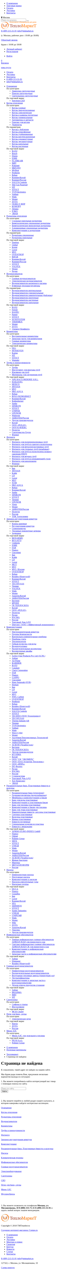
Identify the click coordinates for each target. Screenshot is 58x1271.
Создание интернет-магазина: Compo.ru (19, 1230)
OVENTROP (18, 254)
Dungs (15, 156)
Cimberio (16, 543)
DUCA (15, 889)
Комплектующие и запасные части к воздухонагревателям (28, 981)
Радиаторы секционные (23, 235)
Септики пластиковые (22, 814)
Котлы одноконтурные (22, 139)
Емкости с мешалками (22, 826)
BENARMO (17, 538)
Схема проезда (8, 1267)
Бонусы (9, 1247)
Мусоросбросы (8, 1194)
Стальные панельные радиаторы (27, 221)
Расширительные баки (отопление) (28, 793)
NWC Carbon (18, 697)
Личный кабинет (14, 49)
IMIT (14, 163)
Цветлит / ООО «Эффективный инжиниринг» (33, 624)
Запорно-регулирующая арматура (21, 519)
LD (13, 475)
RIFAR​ (15, 257)
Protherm (16, 173)
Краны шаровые (19, 524)
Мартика (16, 862)
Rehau (14, 175)
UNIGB (15, 846)
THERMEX (17, 322)
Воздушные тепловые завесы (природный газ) (33, 975)
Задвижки (16, 533)
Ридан (15, 271)
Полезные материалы (16, 1050)
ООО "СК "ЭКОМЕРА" (23, 759)
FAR (14, 548)
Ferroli (15, 310)
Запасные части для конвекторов (27, 338)
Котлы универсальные (22, 117)
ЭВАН (15, 213)
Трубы (15, 367)
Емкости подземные (21, 822)
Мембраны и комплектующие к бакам (29, 798)
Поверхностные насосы (23, 874)
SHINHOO (17, 906)
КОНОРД (16, 206)
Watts (14, 197)
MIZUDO (16, 168)
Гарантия (10, 1244)
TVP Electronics (19, 192)
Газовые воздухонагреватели (19, 966)
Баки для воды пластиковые (25, 800)
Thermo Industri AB (20, 721)
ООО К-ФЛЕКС (19, 427)
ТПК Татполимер (20, 516)
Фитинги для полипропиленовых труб (30, 442)
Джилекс (16, 930)
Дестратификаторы (21, 978)
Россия (15, 514)
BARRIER (16, 663)
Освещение (11, 86)
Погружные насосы (21, 877)
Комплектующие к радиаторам (26, 230)
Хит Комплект (18, 781)
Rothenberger (17, 401)
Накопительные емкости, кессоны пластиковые (34, 812)
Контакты (11, 13)
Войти (9, 56)
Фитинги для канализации (24, 461)
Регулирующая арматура (23, 526)
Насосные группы (20, 884)
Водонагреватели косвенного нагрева (29, 283)
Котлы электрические (22, 113)
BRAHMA (17, 992)
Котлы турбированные (22, 134)
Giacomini (16, 552)
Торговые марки (14, 6)
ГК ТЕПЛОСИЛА (20, 605)
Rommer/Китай (19, 177)
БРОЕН (15, 603)
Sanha (14, 403)
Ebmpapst (16, 961)
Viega (14, 504)
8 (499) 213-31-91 (9, 31)
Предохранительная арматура (25, 632)
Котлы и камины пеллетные (25, 115)
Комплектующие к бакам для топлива (29, 807)
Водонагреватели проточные (25, 298)
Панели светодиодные (22, 93)
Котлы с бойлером (20, 129)
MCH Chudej (18, 1011)
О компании (12, 3)
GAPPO (15, 677)
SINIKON (16, 406)
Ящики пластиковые (21, 819)
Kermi (14, 247)
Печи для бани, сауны (16, 1014)
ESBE (14, 158)
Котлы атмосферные (21, 132)
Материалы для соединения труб (27, 375)
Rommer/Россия (19, 180)
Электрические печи (21, 1019)
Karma (15, 353)
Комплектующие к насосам (24, 879)
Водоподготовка (19, 646)
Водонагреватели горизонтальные (27, 293)
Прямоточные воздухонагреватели (28, 971)
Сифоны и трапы (20, 1004)
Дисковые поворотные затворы (26, 531)
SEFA (14, 841)
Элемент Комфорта (21, 329)
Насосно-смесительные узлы (25, 882)
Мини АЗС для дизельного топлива (28, 1036)
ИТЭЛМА (16, 754)
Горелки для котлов (21, 122)
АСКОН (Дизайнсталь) (22, 745)
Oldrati (15, 836)
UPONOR (16, 413)
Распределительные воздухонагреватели (30, 973)
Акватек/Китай (19, 596)
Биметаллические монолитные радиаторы (31, 225)
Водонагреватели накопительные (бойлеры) (32, 295)
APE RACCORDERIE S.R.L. (25, 379)
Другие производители (22, 420)
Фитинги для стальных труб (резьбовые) (30, 449)
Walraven (16, 415)
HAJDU (15, 312)
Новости (10, 1249)
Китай (15, 423)
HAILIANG (17, 382)
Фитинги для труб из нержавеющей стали (31, 459)
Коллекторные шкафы (22, 651)
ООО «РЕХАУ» (19, 425)
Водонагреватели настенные (25, 300)
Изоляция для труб (20, 372)
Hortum (15, 685)
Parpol (14, 314)
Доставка (10, 10)
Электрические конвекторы (24, 343)
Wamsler (15, 360)
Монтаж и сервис (14, 1242)
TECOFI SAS (18, 584)
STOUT (15, 189)
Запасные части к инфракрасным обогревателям (34, 954)
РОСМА (16, 617)
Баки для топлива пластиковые (26, 805)
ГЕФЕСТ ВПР (18, 204)
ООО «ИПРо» (18, 764)
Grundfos (16, 894)
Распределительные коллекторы (26, 649)
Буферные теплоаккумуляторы (26, 286)
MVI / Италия (18, 569)
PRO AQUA (17, 391)
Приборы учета (19, 639)
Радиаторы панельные (22, 237)
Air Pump (16, 661)
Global (15, 245)
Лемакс (15, 209)
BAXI (14, 151)
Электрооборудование (11, 1171)
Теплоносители (19, 641)
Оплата (9, 8)
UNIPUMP (17, 915)
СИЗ (3, 1180)
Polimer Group (18, 838)
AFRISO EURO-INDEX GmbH (26, 831)
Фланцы (15, 463)
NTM (14, 483)
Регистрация (12, 51)
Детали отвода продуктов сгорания (28, 985)
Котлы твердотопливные (23, 110)
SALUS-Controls (19, 182)
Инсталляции (18, 1007)
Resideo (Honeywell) (21, 576)
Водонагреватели (14, 274)
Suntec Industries (19, 911)
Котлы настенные (20, 146)
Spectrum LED (18, 100)
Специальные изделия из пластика (28, 824)
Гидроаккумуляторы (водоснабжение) (29, 795)
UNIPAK (16, 411)
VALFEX (16, 266)
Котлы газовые (19, 108)
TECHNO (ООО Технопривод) (26, 716)
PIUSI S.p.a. (17, 1040)
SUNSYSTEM (18, 319)
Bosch (14, 153)
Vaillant (15, 194)
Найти (4, 1091)
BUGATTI (16, 540)
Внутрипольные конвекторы (25, 336)
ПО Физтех (17, 766)
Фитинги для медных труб (24, 456)
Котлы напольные (20, 144)
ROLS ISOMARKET (21, 396)
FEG (14, 348)
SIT (13, 187)
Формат (15, 435)
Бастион (15, 600)
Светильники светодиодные (25, 96)
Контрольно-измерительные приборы (29, 637)
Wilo (14, 923)
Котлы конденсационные (23, 137)
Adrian (15, 658)
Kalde (14, 473)
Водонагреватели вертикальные (26, 290)
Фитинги (10, 437)
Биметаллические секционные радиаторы (31, 223)
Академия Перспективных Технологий (30, 737)
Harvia (15, 1023)
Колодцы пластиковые (22, 817)
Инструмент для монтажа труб (26, 370)
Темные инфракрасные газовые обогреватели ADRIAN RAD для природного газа (33, 940)
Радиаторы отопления (16, 216)
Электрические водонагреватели (27, 281)
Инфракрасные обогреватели (19, 935)
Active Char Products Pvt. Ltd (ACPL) (28, 656)
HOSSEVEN (17, 350)
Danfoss (15, 242)
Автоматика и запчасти (22, 120)
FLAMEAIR (17, 161)
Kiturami (15, 165)
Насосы (9, 870)
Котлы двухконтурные (22, 141)
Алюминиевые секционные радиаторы (30, 228)
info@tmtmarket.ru (25, 31)
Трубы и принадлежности (18, 362)
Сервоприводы (19, 528)
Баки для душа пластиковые (25, 810)
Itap (13, 468)
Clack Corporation (20, 670)
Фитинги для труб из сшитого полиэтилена (32, 444)
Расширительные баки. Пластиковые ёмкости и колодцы (27, 1148)
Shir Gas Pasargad (20, 185)
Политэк (16, 430)
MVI (14, 252)
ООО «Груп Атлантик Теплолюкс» (28, 761)
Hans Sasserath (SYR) (21, 682)
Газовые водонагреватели (24, 278)
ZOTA (15, 201)
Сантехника (12, 999)
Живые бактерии (20, 860)
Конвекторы (12, 331)
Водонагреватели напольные (25, 302)
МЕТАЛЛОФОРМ (20, 865)
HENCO (16, 384)
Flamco (15, 550)
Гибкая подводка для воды (24, 644)
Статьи (9, 1251)
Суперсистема (18, 776)
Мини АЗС (11, 1031)
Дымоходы (17, 125)
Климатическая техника (12, 1158)
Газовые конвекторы (21, 341)
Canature (16, 668)
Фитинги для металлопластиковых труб (30, 447)
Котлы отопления (14, 103)
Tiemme (15, 499)
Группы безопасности (22, 634)
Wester (15, 199)
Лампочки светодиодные (23, 91)
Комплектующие (14, 627)
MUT (14, 564)
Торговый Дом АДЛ (21, 622)
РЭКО (15, 211)
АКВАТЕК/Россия (20, 418)
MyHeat (15, 170)
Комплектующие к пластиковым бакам (30, 802)
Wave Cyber (17, 733)
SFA (14, 903)
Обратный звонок (9, 40)
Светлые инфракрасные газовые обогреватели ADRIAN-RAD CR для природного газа (33, 945)
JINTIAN (16, 387)
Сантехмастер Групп (21, 432)
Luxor (14, 250)
